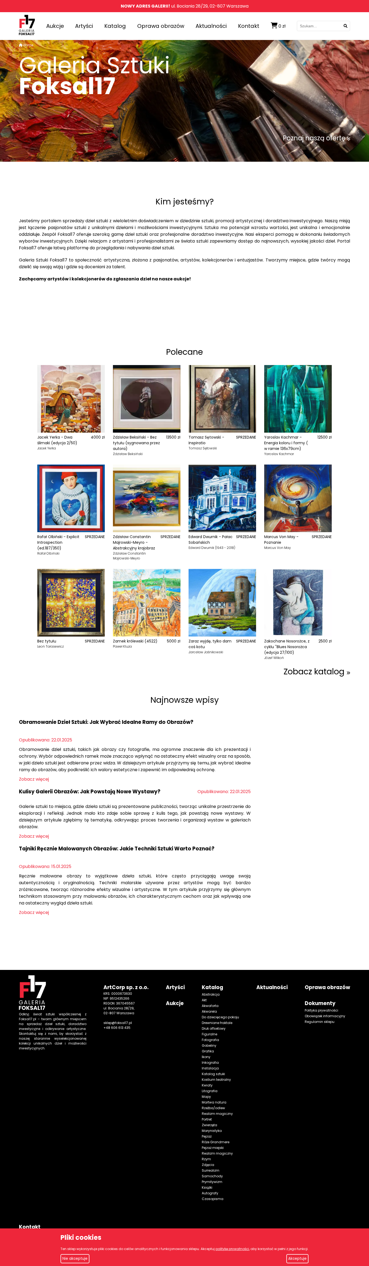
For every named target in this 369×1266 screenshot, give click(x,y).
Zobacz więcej (34, 779)
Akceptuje (297, 1258)
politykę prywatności (232, 1249)
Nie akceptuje (75, 1258)
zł (282, 26)
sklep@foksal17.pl (117, 1022)
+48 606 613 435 (116, 1027)
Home (28, 45)
